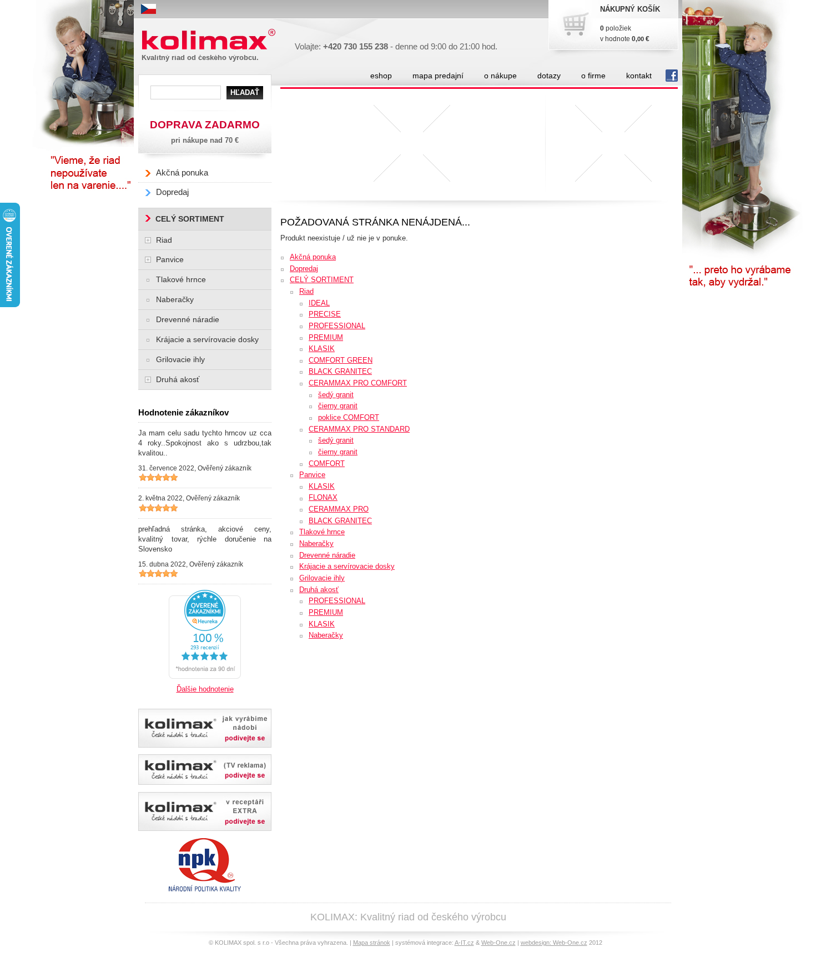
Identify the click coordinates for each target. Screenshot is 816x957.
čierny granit (337, 406)
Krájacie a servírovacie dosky (347, 566)
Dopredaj (304, 268)
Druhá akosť (319, 589)
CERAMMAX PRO (339, 509)
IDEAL (319, 303)
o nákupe (500, 75)
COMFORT (327, 463)
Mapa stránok (371, 942)
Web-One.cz (498, 942)
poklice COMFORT (348, 417)
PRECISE (325, 314)
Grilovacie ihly (322, 578)
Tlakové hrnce (322, 532)
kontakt (639, 75)
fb (669, 76)
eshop (381, 75)
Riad (306, 291)
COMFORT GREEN (340, 360)
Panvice (312, 474)
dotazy (549, 75)
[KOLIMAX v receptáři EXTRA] (204, 811)
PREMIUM (326, 337)
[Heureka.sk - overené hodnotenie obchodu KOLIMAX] (205, 593)
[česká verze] (148, 9)
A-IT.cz (464, 942)
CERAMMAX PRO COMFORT (358, 383)
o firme (593, 75)
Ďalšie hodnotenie (205, 689)
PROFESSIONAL (337, 326)
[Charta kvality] (205, 841)
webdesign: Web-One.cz (554, 942)
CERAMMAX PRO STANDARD (359, 429)
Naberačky (316, 543)
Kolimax (166, 45)
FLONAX (323, 497)
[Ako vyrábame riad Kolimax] (204, 728)
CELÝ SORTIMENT (322, 279)
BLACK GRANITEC (340, 371)
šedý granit (336, 394)
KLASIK (322, 348)
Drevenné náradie (327, 555)
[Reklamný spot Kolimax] (204, 769)
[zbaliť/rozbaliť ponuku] (148, 240)
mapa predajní (438, 75)
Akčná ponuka (313, 257)
